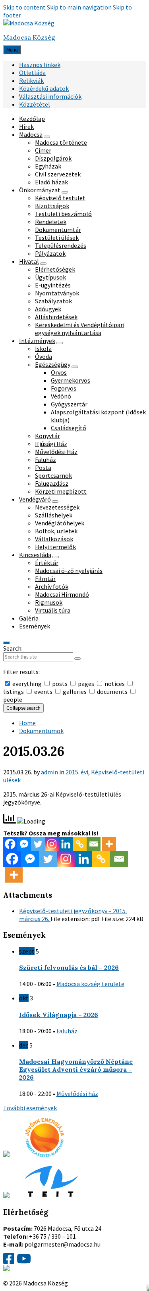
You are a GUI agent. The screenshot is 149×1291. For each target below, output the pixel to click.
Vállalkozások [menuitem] (54, 539)
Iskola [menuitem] (43, 348)
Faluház (66, 1031)
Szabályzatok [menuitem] (53, 301)
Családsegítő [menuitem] (68, 428)
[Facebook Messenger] (24, 844)
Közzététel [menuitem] (34, 104)
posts (60, 684)
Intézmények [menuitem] (37, 341)
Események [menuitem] (34, 626)
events (43, 691)
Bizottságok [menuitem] (52, 206)
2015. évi (77, 772)
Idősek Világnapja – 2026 (58, 1015)
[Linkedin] (66, 844)
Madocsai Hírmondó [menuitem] (62, 594)
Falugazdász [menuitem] (51, 483)
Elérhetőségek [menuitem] (55, 269)
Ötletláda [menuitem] (32, 73)
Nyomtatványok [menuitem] (57, 293)
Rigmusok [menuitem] (48, 602)
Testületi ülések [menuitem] (57, 237)
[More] (109, 844)
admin (49, 772)
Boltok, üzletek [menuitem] (56, 531)
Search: (13, 648)
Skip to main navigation (79, 7)
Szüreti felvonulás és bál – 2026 (69, 967)
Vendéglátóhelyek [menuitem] (59, 523)
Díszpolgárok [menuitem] (53, 158)
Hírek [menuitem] (26, 126)
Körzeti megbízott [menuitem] (61, 491)
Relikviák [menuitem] (31, 80)
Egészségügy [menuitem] (52, 364)
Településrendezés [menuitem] (60, 245)
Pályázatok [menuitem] (50, 253)
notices (114, 684)
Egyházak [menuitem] (48, 166)
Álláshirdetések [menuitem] (56, 317)
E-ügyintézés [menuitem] (53, 285)
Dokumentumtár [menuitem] (58, 230)
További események (30, 1108)
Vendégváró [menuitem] (35, 499)
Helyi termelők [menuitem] (55, 547)
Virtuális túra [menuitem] (52, 610)
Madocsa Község (29, 37)
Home (27, 723)
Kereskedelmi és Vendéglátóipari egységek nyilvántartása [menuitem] (79, 329)
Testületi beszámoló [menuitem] (63, 214)
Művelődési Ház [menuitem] (56, 452)
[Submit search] (77, 658)
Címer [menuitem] (43, 150)
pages (86, 684)
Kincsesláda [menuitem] (35, 555)
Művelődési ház (77, 1094)
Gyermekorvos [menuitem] (70, 380)
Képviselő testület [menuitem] (60, 198)
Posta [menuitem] (43, 467)
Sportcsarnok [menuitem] (53, 475)
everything (27, 684)
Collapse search (23, 708)
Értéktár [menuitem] (46, 563)
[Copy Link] (80, 844)
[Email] (94, 844)
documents (112, 691)
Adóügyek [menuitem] (48, 309)
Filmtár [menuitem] (45, 578)
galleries (75, 691)
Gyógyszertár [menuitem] (69, 404)
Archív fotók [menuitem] (51, 586)
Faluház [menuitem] (45, 460)
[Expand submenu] (47, 137)
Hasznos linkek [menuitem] (39, 65)
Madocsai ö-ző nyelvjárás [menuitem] (69, 571)
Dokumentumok (41, 731)
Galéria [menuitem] (29, 618)
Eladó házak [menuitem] (51, 182)
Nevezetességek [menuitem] (57, 507)
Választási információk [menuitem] (50, 96)
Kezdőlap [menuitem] (32, 119)
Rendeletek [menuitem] (50, 222)
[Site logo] (28, 23)
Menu (12, 49)
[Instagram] (52, 844)
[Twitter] (38, 844)
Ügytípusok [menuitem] (50, 277)
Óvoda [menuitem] (43, 356)
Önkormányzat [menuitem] (39, 190)
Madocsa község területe (90, 984)
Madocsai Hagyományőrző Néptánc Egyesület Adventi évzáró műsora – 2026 (76, 1069)
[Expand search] (6, 643)
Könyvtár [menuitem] (47, 436)
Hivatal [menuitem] (29, 261)
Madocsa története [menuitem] (61, 142)
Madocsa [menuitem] (31, 134)
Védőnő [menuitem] (61, 396)
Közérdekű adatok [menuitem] (44, 88)
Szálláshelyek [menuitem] (53, 515)
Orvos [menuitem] (59, 372)
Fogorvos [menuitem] (63, 388)
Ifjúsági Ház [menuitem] (51, 444)
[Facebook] (10, 844)
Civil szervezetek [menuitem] (58, 174)
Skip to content (24, 7)
